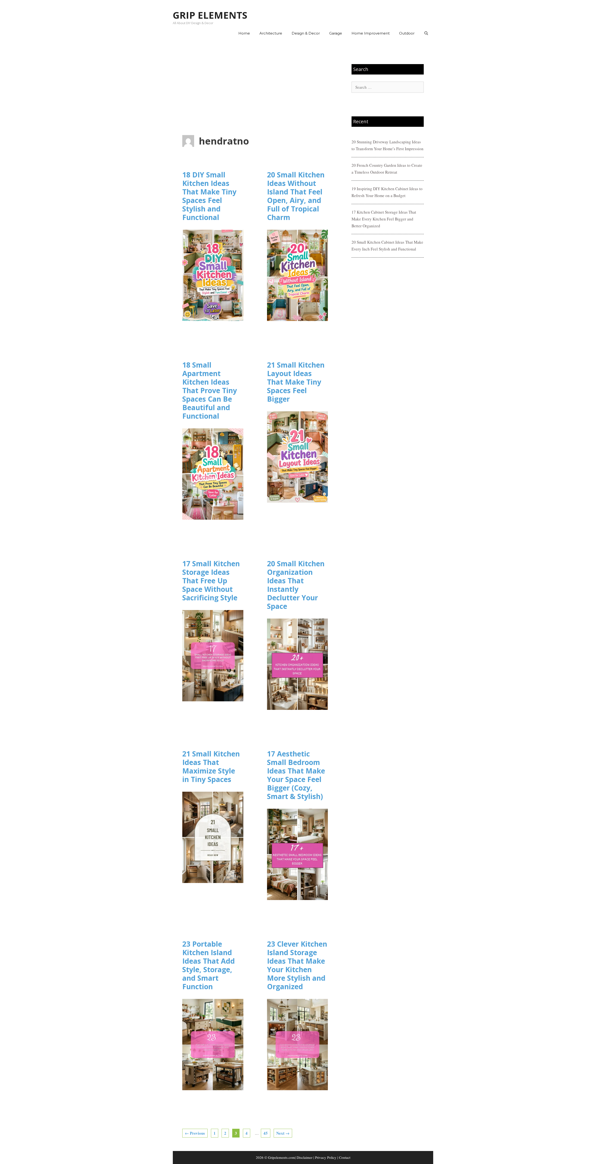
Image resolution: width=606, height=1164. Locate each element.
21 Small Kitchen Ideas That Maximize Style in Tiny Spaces (211, 766)
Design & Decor (306, 33)
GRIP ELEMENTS (210, 15)
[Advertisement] (255, 88)
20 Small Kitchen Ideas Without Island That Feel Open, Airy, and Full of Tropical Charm (296, 196)
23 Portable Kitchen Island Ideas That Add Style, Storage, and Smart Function (208, 965)
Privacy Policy (325, 1157)
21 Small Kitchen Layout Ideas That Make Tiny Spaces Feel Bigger (296, 382)
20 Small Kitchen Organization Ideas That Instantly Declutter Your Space (296, 585)
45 (266, 1133)
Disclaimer (304, 1157)
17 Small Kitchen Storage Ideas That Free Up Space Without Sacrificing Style (211, 580)
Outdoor (406, 33)
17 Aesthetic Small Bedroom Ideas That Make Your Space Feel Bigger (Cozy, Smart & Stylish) (296, 775)
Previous (195, 1133)
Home (244, 33)
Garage (335, 33)
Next (283, 1133)
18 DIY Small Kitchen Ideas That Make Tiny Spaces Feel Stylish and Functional (209, 196)
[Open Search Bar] (426, 33)
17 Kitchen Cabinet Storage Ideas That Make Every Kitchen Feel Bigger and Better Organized (384, 218)
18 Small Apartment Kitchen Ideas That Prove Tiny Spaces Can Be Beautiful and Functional (209, 390)
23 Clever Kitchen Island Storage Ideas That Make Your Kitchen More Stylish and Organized (297, 965)
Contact (344, 1157)
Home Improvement (371, 33)
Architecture (270, 33)
